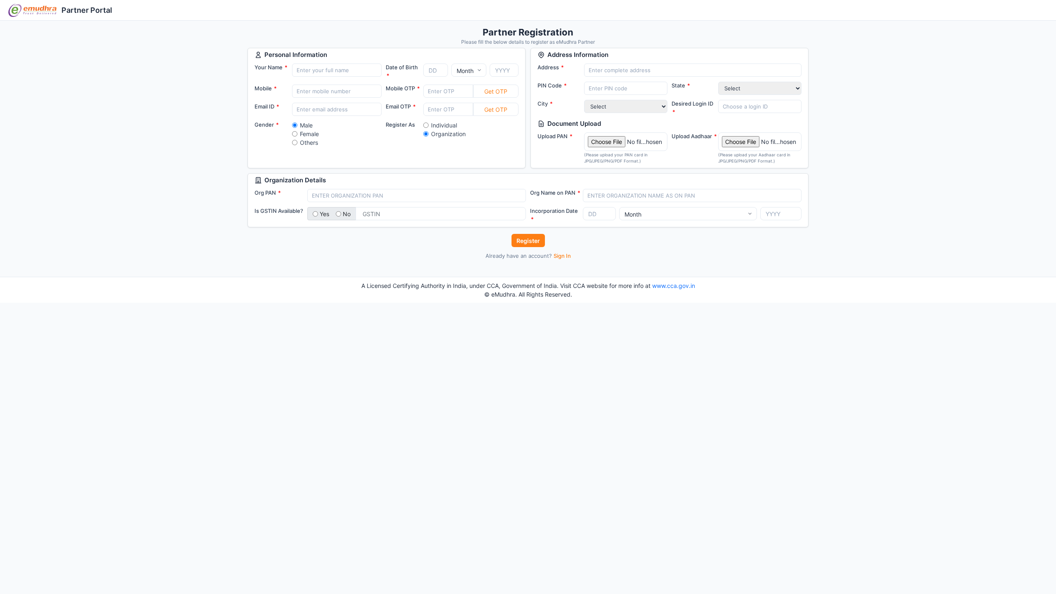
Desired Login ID (692, 107)
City (545, 103)
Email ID (267, 106)
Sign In (562, 255)
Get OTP (495, 91)
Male (306, 125)
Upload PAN (555, 136)
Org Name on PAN (555, 192)
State (681, 85)
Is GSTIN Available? (279, 210)
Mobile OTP (403, 88)
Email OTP (401, 106)
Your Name (271, 67)
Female (309, 133)
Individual (444, 125)
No (347, 213)
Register (528, 240)
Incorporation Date (554, 214)
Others (309, 142)
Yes (324, 213)
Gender (267, 124)
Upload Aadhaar (694, 136)
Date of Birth (402, 71)
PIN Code (552, 85)
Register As (400, 124)
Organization (448, 133)
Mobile (266, 88)
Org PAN (268, 192)
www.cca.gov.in (673, 285)
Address (550, 67)
